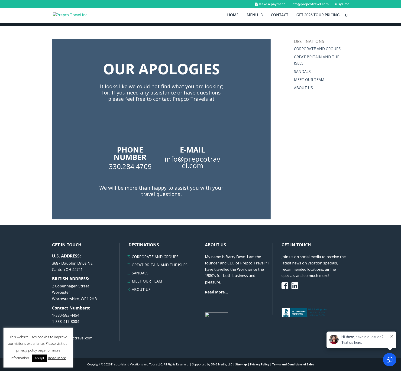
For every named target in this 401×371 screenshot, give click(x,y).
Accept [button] (39, 358)
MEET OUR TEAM (309, 79)
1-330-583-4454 (65, 315)
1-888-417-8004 (65, 321)
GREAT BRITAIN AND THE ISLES (160, 264)
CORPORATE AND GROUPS (317, 48)
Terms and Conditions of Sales (293, 364)
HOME (233, 15)
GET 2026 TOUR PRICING (318, 15)
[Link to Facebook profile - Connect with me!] (284, 286)
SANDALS (302, 71)
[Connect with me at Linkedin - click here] (294, 287)
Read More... (216, 292)
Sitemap (241, 364)
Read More (57, 357)
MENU (252, 15)
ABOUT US (303, 87)
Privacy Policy (259, 364)
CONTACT (279, 15)
